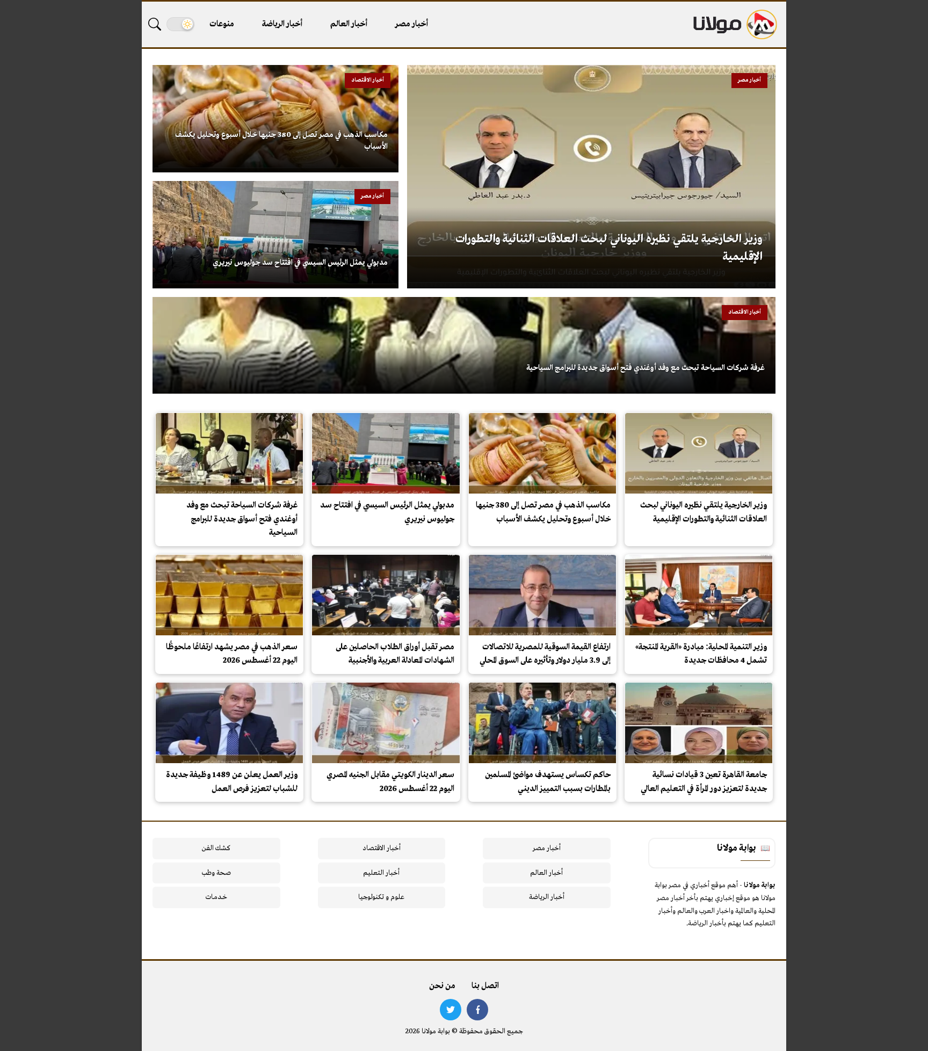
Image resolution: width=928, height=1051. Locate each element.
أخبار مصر (411, 24)
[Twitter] (450, 1009)
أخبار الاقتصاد (382, 848)
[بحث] (154, 24)
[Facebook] (477, 1009)
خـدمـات (216, 897)
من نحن (442, 986)
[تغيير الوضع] (180, 24)
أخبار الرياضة (282, 24)
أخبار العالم (348, 24)
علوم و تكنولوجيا (381, 897)
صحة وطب (216, 873)
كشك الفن (216, 848)
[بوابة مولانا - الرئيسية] (734, 24)
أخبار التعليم (381, 873)
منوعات (221, 24)
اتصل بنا (485, 986)
